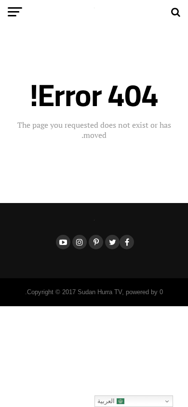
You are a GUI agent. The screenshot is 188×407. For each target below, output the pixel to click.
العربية (107, 401)
